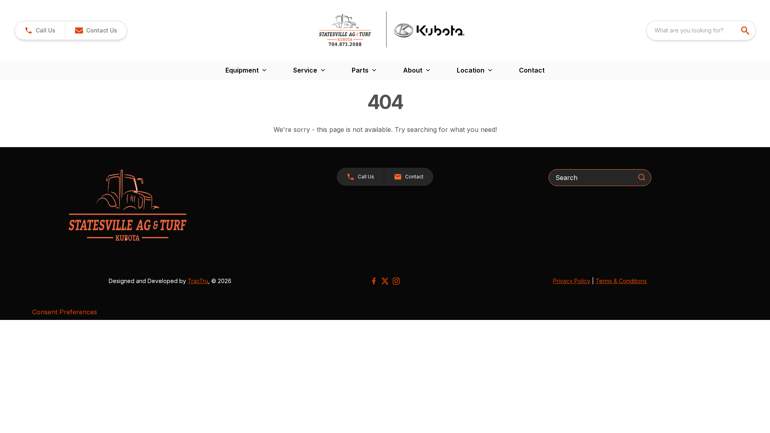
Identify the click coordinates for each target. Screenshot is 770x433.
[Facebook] (374, 281)
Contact (532, 70)
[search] (746, 30)
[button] (40, 30)
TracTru (198, 280)
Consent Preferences (64, 312)
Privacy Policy (571, 280)
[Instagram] (396, 281)
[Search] (641, 177)
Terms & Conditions (621, 280)
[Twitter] (385, 281)
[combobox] (701, 30)
